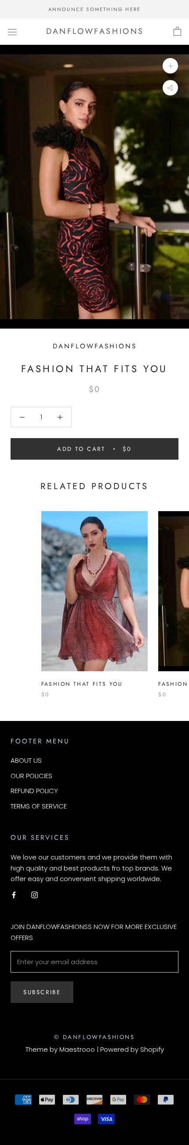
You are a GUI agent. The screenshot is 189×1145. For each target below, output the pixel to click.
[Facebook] (14, 894)
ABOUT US (26, 760)
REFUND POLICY (34, 790)
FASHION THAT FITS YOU (82, 684)
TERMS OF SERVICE (39, 806)
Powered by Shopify (132, 1049)
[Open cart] (177, 31)
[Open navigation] (12, 31)
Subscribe (42, 992)
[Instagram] (34, 894)
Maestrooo (77, 1049)
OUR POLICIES (31, 775)
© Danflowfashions (94, 1037)
